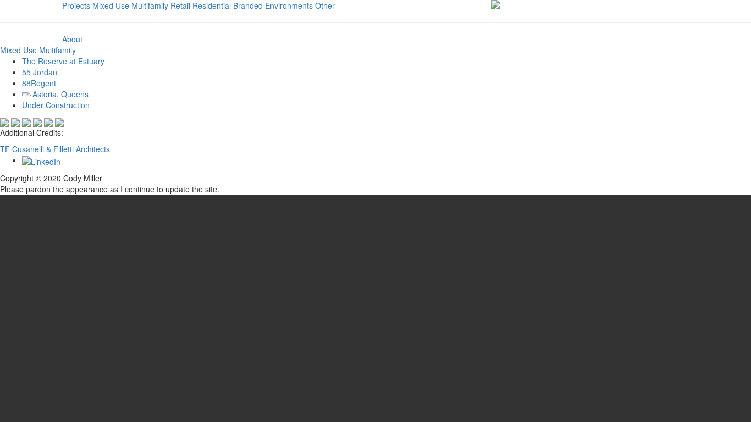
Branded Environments (273, 5)
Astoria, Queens (60, 93)
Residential (211, 5)
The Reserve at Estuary (63, 60)
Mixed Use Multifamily (130, 5)
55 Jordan (39, 71)
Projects (76, 5)
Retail (180, 5)
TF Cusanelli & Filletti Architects (55, 148)
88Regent (39, 82)
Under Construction (56, 104)
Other (325, 5)
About (72, 39)
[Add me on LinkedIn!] (41, 159)
